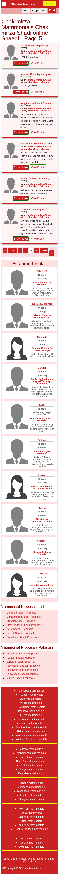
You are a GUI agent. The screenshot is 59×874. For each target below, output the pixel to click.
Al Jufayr (40, 519)
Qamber (42, 368)
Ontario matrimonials (31, 838)
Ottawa (37, 552)
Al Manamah (40, 520)
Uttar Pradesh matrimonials (31, 761)
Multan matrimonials (31, 703)
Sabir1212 (42, 271)
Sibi (35, 282)
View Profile (38, 63)
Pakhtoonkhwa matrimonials (31, 727)
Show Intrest (21, 63)
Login (49, 3)
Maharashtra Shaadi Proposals (23, 617)
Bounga (35, 348)
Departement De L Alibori (42, 487)
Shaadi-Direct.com (24, 4)
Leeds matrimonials (31, 795)
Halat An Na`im (40, 315)
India (50, 585)
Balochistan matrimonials (31, 731)
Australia (42, 383)
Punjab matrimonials (31, 769)
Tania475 (42, 573)
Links (40, 858)
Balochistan (44, 282)
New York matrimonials (31, 808)
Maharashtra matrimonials (31, 753)
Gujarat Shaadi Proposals (20, 621)
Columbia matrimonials (31, 846)
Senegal (45, 350)
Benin (49, 488)
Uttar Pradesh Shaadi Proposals (24, 625)
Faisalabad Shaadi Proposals (23, 674)
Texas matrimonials (31, 812)
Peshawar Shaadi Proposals (22, 670)
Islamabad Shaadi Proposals (22, 653)
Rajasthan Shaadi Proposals (22, 637)
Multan (37, 451)
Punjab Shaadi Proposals (20, 633)
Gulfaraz (41, 440)
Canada (42, 554)
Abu (32, 585)
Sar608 (42, 405)
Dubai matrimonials (31, 821)
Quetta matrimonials (31, 715)
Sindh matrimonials (31, 723)
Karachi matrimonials (31, 694)
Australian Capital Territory (43, 380)
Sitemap (49, 858)
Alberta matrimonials (31, 842)
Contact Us (29, 861)
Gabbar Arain (37, 418)
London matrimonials (31, 783)
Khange (42, 508)
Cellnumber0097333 (42, 304)
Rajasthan (41, 585)
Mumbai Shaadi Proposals (21, 612)
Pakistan (44, 53)
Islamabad (32, 53)
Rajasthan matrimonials (31, 773)
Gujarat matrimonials (31, 757)
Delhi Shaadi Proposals (19, 629)
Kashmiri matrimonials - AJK (31, 735)
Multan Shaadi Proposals (20, 678)
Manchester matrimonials (31, 791)
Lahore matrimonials (31, 698)
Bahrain (45, 317)
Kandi (34, 486)
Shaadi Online (27, 858)
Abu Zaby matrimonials (31, 825)
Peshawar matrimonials (31, 711)
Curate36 (42, 541)
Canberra (36, 379)
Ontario (46, 552)
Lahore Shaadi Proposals (20, 661)
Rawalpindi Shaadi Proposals (23, 665)
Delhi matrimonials (31, 765)
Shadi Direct (10, 858)
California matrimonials (31, 817)
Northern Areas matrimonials (31, 739)
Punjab (49, 418)
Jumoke (42, 475)
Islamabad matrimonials (31, 690)
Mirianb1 (42, 337)
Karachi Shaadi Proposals (21, 657)
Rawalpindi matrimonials (31, 707)
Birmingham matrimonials (31, 787)
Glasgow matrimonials (31, 799)
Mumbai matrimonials (31, 749)
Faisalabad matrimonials (31, 719)
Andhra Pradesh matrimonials (31, 829)
